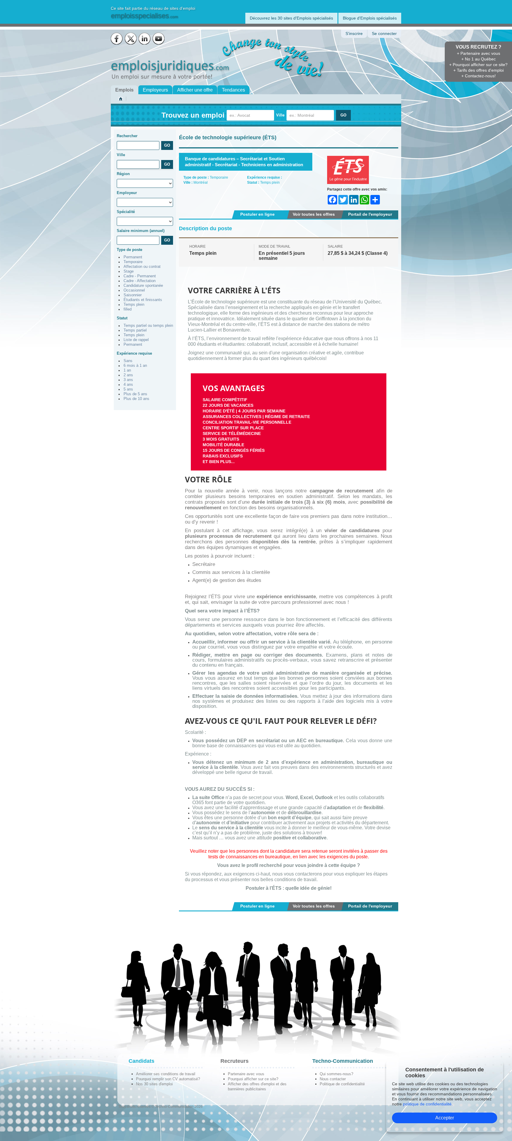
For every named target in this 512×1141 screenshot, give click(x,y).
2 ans (128, 375)
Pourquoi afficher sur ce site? (253, 1079)
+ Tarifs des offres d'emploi (478, 70)
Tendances (233, 89)
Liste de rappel (136, 340)
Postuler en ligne (257, 214)
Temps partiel (135, 330)
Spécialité (126, 211)
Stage (129, 271)
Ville (280, 115)
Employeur (127, 193)
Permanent (133, 257)
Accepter (444, 1117)
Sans (128, 361)
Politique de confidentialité (342, 1084)
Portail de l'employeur (370, 214)
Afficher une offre (195, 89)
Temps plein (134, 305)
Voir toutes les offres (314, 214)
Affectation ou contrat (142, 267)
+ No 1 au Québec (478, 59)
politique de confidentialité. (428, 1104)
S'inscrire (354, 33)
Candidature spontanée (143, 286)
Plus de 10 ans (136, 399)
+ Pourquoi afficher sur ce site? (478, 64)
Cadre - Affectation (140, 281)
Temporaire (133, 262)
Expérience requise (134, 353)
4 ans (128, 385)
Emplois (124, 89)
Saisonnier (133, 295)
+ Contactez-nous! (478, 75)
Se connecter (384, 33)
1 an (127, 370)
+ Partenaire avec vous (478, 53)
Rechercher (127, 136)
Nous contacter (333, 1079)
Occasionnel (134, 290)
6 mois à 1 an (135, 366)
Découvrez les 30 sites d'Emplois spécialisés (291, 18)
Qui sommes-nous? (336, 1074)
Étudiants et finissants (143, 300)
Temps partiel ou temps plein (148, 326)
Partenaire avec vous (246, 1074)
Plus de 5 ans (135, 394)
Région (123, 174)
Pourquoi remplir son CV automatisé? (168, 1079)
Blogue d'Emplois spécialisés (370, 18)
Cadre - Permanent (140, 276)
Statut (122, 318)
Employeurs (155, 89)
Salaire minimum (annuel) (140, 230)
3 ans (128, 380)
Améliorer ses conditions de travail (165, 1074)
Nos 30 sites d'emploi (154, 1084)
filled (128, 309)
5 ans (128, 389)
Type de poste (129, 249)
